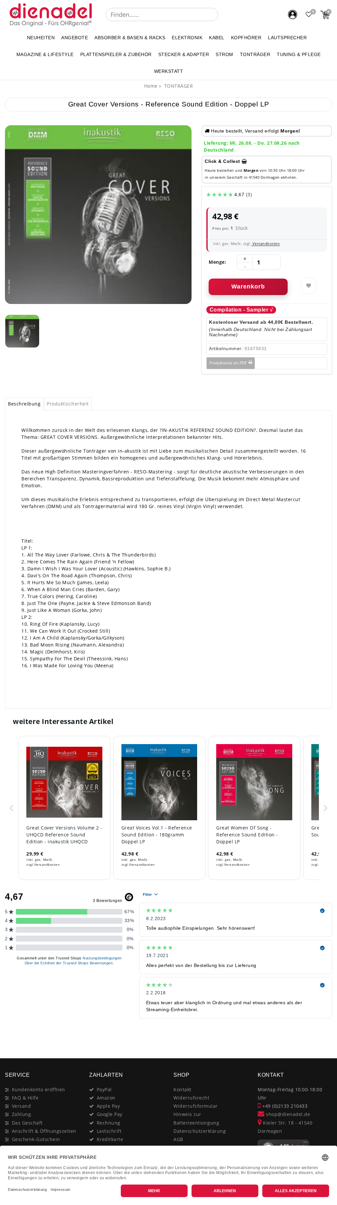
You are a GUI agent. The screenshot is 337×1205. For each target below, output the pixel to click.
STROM (224, 54)
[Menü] (305, 1144)
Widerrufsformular (195, 1106)
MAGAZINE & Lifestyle (45, 54)
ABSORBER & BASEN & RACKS (129, 37)
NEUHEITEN (41, 37)
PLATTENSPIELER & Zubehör (116, 54)
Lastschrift (109, 1131)
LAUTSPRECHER (287, 37)
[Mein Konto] (292, 14)
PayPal (104, 1089)
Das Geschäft (27, 1123)
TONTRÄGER (255, 54)
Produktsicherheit (68, 404)
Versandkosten (265, 243)
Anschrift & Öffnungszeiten (44, 1131)
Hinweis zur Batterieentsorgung (196, 1118)
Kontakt (182, 1089)
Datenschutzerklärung (199, 1131)
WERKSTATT (168, 71)
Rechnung (108, 1123)
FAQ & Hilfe (25, 1098)
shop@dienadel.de (287, 1114)
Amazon (106, 1098)
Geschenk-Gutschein (36, 1139)
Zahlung (21, 1114)
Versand (21, 1106)
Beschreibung (24, 404)
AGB (178, 1139)
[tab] (24, 403)
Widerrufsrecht (191, 1098)
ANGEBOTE (74, 37)
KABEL (216, 37)
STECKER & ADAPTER (183, 54)
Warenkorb (248, 286)
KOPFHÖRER (246, 37)
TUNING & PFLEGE (299, 54)
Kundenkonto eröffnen (38, 1089)
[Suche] (222, 14)
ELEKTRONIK (187, 37)
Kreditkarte (110, 1139)
